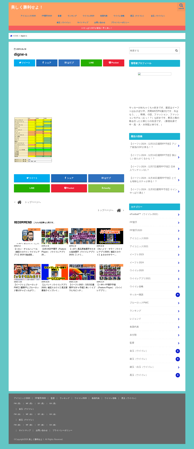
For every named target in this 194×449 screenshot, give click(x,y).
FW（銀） (18, 425)
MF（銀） (29, 425)
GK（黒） (53, 403)
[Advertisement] (69, 91)
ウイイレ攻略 (119, 16)
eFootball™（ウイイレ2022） (144, 214)
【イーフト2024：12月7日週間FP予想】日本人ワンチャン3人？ (152, 168)
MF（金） (29, 414)
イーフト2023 (137, 254)
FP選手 (133, 222)
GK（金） (53, 414)
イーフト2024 (137, 262)
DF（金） (41, 414)
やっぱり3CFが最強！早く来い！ (97, 28)
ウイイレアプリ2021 (140, 278)
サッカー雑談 (136, 294)
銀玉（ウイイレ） (64, 22)
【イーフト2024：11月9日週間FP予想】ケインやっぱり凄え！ (153, 191)
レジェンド (135, 319)
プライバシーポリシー (120, 22)
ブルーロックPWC (139, 302)
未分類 (133, 335)
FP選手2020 (47, 16)
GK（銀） (53, 425)
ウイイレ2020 (88, 16)
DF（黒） (41, 403)
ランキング (72, 16)
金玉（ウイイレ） (158, 16)
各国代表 (103, 16)
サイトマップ (82, 22)
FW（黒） (18, 403)
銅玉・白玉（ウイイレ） (142, 367)
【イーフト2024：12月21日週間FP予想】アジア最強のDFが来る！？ (153, 145)
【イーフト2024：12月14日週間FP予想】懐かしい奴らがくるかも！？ (153, 157)
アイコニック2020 (28, 16)
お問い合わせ (99, 22)
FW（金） (18, 414)
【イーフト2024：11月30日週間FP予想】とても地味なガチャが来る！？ (153, 180)
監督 (60, 16)
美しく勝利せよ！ (27, 7)
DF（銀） (41, 425)
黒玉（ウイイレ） (137, 16)
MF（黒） (29, 403)
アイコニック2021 (139, 246)
